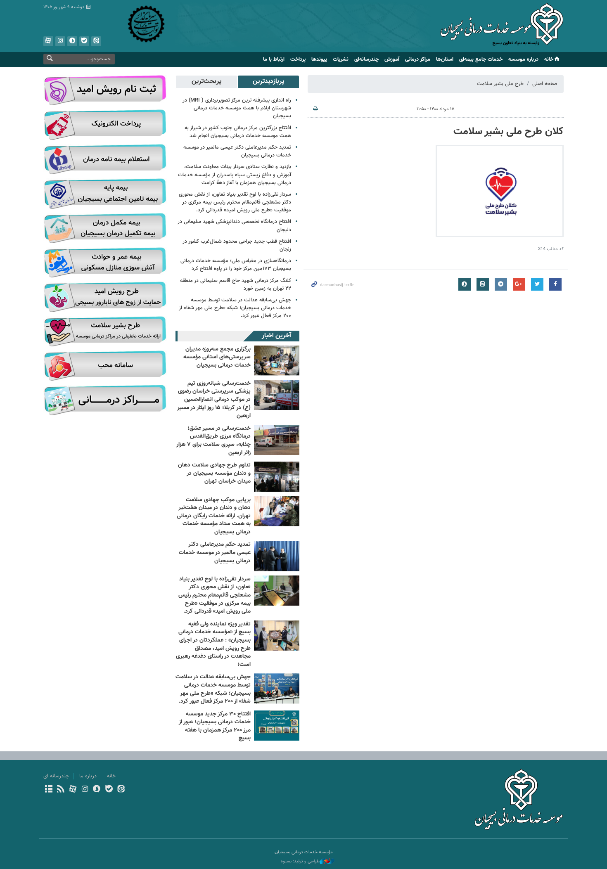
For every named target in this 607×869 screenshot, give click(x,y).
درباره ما (88, 776)
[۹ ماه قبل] (276, 590)
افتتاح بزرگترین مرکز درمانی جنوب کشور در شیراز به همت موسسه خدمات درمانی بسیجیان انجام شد (238, 132)
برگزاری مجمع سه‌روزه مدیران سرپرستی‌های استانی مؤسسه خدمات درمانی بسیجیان (217, 357)
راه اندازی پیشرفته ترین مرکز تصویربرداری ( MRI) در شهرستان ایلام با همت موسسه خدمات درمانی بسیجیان (237, 108)
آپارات (48, 41)
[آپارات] (72, 790)
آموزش (391, 59)
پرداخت (298, 59)
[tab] (268, 81)
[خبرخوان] (60, 790)
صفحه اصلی (544, 84)
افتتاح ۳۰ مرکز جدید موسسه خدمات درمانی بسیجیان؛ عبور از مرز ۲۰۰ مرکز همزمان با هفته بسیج (215, 726)
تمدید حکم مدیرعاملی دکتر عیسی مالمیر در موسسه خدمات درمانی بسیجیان (237, 151)
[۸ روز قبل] (276, 361)
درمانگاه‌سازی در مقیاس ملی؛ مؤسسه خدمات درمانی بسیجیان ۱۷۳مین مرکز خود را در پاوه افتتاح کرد (235, 265)
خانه (548, 59)
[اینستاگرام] (85, 790)
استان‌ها (444, 59)
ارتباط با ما (274, 59)
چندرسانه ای (56, 776)
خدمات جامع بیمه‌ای (481, 59)
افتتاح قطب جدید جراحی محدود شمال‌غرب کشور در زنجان (237, 245)
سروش (72, 41)
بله (84, 41)
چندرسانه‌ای (366, 59)
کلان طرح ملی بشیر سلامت (508, 132)
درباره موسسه (523, 59)
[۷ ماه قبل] (276, 556)
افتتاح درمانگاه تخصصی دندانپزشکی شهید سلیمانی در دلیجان (234, 226)
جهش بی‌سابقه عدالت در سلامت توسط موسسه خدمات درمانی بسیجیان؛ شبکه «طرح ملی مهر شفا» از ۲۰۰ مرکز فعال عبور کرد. (235, 308)
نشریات (341, 59)
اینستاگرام (60, 41)
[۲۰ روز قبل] (276, 511)
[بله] (109, 790)
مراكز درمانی (417, 59)
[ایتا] (121, 790)
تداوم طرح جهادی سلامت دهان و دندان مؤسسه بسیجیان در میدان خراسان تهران (214, 473)
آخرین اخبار (276, 336)
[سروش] (97, 790)
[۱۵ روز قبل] (276, 395)
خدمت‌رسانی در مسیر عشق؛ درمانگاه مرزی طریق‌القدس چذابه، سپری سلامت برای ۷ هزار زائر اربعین (213, 440)
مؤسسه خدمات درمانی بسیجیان (502, 27)
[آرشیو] (48, 790)
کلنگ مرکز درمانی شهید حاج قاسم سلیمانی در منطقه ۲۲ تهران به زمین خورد (235, 285)
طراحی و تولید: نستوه (300, 861)
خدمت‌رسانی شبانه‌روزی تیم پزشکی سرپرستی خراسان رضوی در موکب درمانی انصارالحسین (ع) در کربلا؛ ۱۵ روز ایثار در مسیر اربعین (214, 399)
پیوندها (319, 59)
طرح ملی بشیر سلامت (500, 84)
